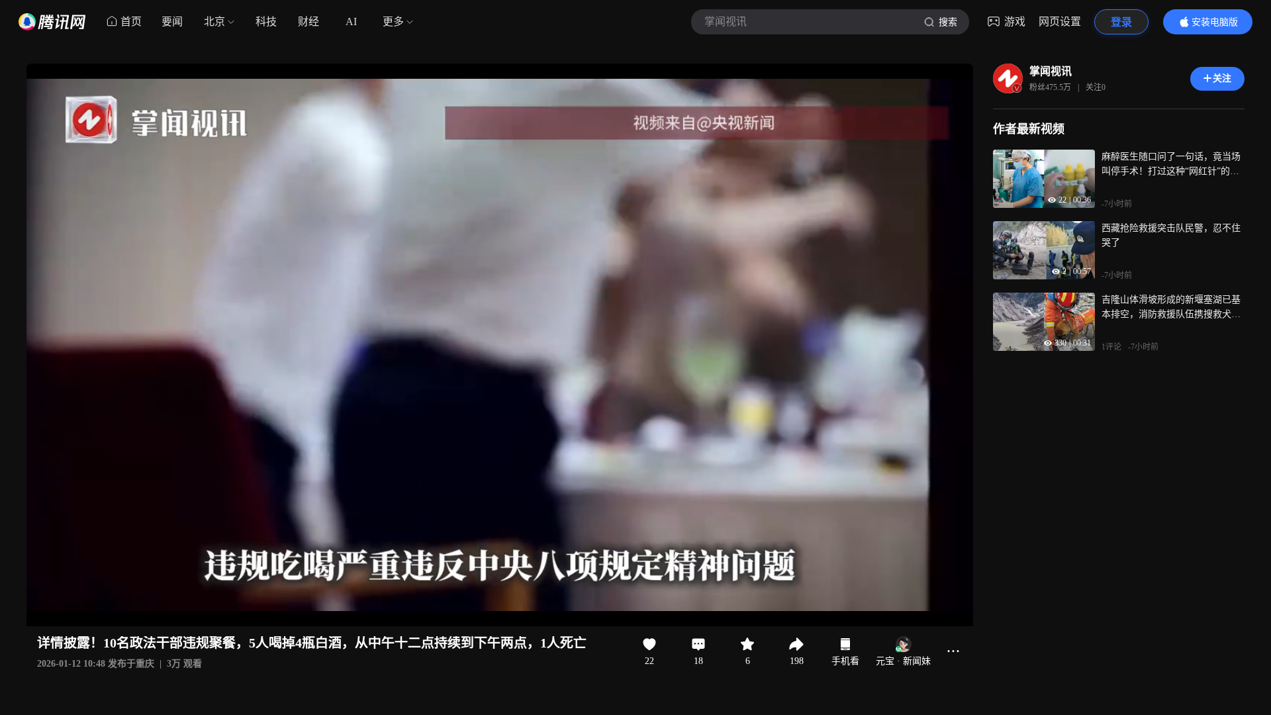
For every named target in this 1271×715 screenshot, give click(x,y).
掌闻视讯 (1050, 71)
